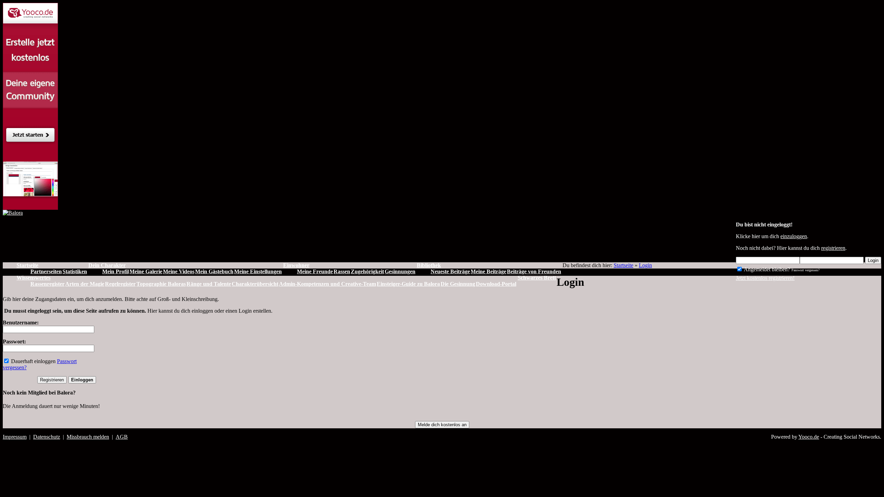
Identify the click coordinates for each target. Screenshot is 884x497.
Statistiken (75, 271)
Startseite (623, 265)
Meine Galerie (145, 271)
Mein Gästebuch (214, 271)
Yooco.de (808, 437)
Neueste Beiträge (450, 271)
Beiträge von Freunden (534, 271)
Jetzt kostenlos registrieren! (765, 278)
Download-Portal (496, 284)
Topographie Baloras (161, 284)
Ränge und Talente (208, 284)
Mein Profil (115, 271)
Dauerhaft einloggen (33, 361)
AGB (122, 437)
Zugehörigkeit (367, 271)
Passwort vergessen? (805, 270)
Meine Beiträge (488, 271)
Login (873, 260)
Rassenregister (47, 284)
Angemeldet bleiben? (766, 269)
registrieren (833, 248)
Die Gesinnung (458, 284)
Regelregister (120, 284)
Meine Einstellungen (258, 271)
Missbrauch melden (88, 437)
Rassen (342, 271)
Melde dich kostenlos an (442, 424)
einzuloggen (793, 236)
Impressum (15, 437)
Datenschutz (46, 437)
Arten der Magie (84, 284)
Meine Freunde (315, 271)
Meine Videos (178, 271)
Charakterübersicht (255, 284)
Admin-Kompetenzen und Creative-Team (327, 284)
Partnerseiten (46, 271)
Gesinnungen (400, 271)
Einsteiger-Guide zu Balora (408, 284)
